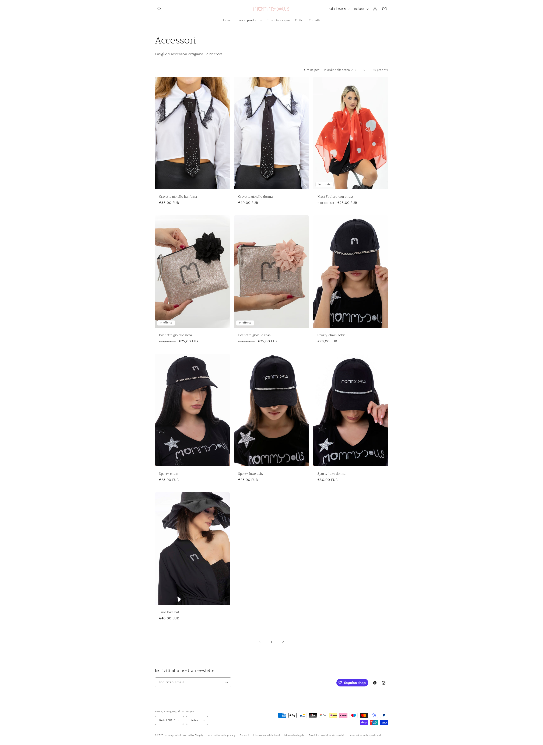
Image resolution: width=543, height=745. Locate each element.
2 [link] (283, 642)
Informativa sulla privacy (222, 735)
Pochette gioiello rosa (254, 335)
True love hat (169, 612)
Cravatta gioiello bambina (178, 197)
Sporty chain (168, 474)
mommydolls (172, 735)
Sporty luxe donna (331, 474)
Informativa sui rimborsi (266, 735)
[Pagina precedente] (260, 642)
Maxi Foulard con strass (335, 197)
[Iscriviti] (226, 682)
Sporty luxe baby (251, 474)
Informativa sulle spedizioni (365, 735)
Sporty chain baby (331, 335)
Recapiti (244, 735)
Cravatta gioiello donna (255, 197)
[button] (159, 9)
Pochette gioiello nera (175, 335)
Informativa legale (294, 735)
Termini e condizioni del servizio (327, 735)
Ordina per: (311, 70)
